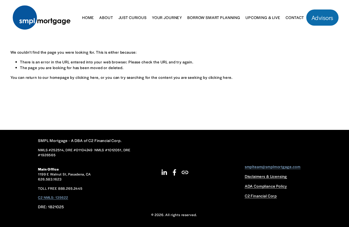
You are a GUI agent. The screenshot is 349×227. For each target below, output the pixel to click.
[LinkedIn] (164, 172)
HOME (88, 17)
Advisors (322, 18)
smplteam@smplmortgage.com (273, 166)
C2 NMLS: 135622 (53, 197)
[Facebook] (174, 172)
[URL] (185, 172)
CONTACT (295, 17)
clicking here (87, 77)
